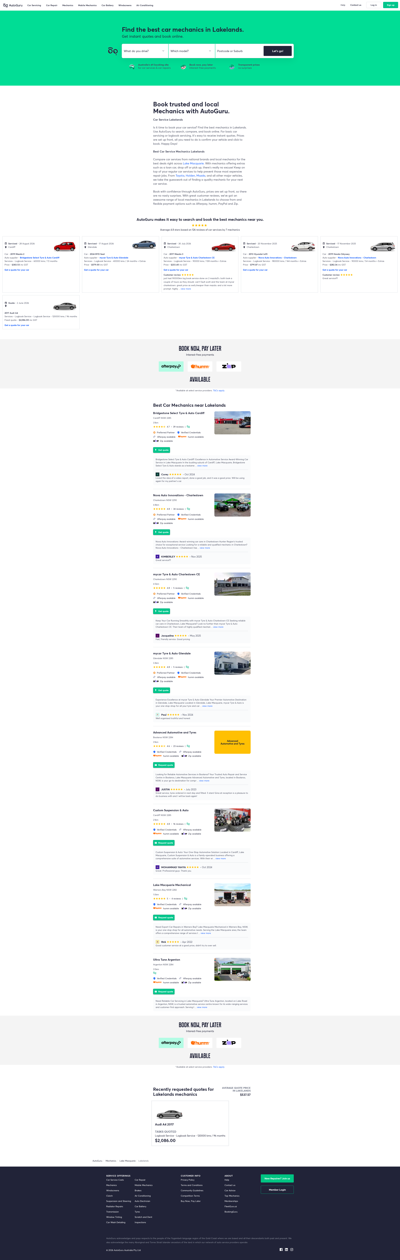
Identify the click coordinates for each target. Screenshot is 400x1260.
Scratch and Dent (143, 1216)
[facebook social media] (281, 1249)
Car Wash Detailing (115, 1222)
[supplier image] (232, 422)
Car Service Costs (115, 1179)
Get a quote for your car (17, 269)
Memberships (231, 1201)
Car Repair (140, 1179)
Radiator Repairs (114, 1206)
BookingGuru (231, 1211)
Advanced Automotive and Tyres (174, 732)
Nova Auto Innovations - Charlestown (277, 257)
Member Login (277, 1189)
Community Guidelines (192, 1190)
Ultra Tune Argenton (166, 959)
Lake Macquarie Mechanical (172, 885)
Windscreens (112, 1190)
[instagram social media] (292, 1249)
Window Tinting (114, 1216)
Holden (190, 175)
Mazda (200, 175)
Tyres (137, 1211)
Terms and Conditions (191, 1185)
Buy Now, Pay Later (191, 1201)
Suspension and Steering (118, 1201)
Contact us (230, 1185)
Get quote (162, 449)
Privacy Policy (187, 1179)
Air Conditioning (143, 1195)
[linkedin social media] (286, 1249)
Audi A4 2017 (164, 1124)
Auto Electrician (142, 1201)
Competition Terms (190, 1195)
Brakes (138, 1190)
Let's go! (277, 51)
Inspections (140, 1222)
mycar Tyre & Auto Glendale (114, 257)
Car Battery (140, 1206)
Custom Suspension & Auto (171, 810)
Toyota (180, 175)
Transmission (112, 1211)
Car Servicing (34, 5)
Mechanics (111, 1185)
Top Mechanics (232, 1195)
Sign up (391, 4)
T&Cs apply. (219, 390)
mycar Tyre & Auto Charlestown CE (197, 257)
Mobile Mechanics (143, 1185)
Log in (374, 4)
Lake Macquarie (193, 163)
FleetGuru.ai (231, 1206)
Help (227, 1179)
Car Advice (230, 1190)
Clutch (109, 1195)
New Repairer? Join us (277, 1178)
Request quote (164, 764)
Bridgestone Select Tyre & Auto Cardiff (39, 257)
